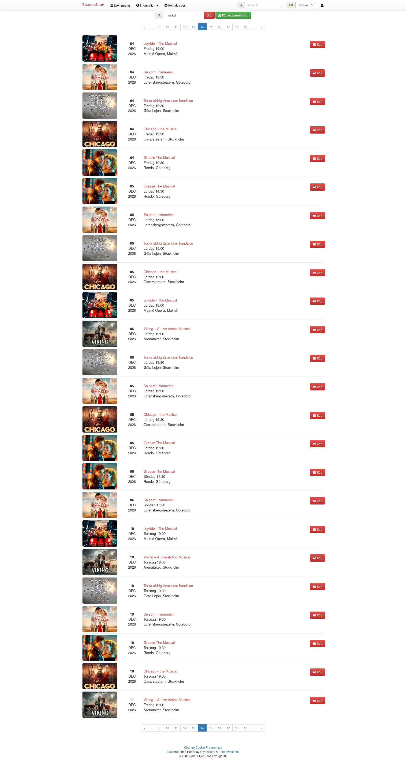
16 (219, 27)
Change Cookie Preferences (203, 747)
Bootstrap (173, 752)
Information (147, 5)
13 (193, 27)
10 (167, 27)
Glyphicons (207, 752)
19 (245, 27)
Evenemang (121, 5)
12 (185, 27)
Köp (319, 44)
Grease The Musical (159, 157)
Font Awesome (229, 752)
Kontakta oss (176, 5)
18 (237, 27)
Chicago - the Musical (160, 128)
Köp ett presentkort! (234, 15)
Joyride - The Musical (160, 43)
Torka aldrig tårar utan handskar (168, 100)
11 (176, 27)
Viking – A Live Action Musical (167, 328)
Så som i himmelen (159, 71)
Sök (209, 15)
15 (211, 27)
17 (228, 27)
